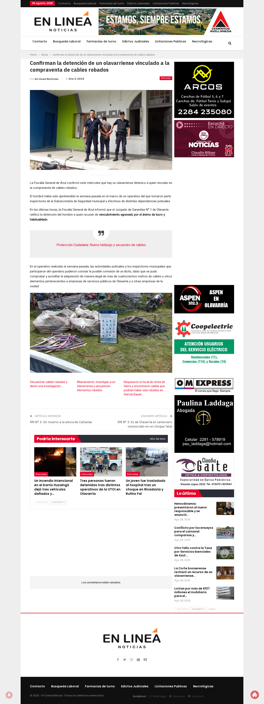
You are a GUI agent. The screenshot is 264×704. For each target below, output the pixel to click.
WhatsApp (159, 696)
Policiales (166, 78)
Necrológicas (190, 3)
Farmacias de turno (111, 3)
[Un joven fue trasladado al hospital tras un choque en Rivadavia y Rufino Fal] (147, 462)
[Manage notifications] (9, 695)
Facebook (179, 696)
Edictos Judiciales (138, 3)
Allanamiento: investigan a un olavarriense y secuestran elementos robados (96, 386)
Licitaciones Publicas (166, 3)
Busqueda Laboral (85, 3)
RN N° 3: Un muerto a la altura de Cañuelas (61, 422)
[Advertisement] (101, 545)
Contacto (64, 3)
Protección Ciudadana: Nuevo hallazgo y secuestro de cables (101, 245)
